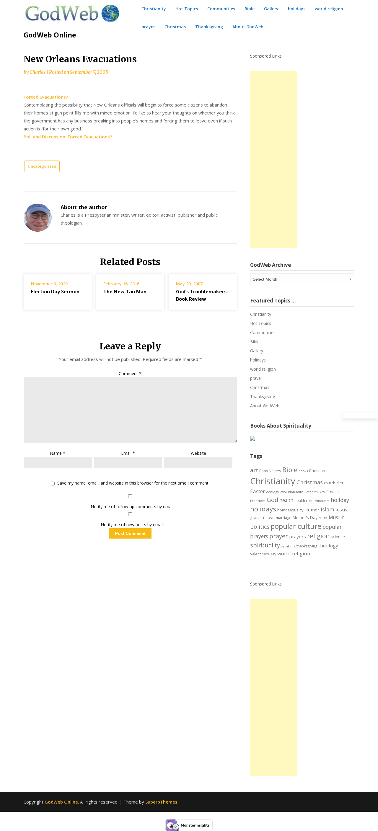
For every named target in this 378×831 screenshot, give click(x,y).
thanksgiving (306, 546)
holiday (340, 499)
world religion (329, 9)
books (303, 471)
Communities (221, 9)
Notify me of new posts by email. (132, 524)
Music (323, 518)
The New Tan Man (124, 291)
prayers (297, 536)
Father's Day (314, 492)
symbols (288, 546)
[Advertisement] (273, 159)
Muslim (337, 517)
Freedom (257, 500)
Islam (327, 509)
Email (128, 453)
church (329, 482)
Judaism (257, 517)
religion (318, 536)
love (271, 517)
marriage (283, 517)
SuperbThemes (161, 802)
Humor (312, 510)
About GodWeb (247, 27)
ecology (272, 492)
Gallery (271, 9)
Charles (37, 72)
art (254, 470)
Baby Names (270, 470)
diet (339, 482)
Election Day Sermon (55, 291)
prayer (148, 27)
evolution (287, 492)
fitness (332, 491)
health (286, 500)
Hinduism (322, 501)
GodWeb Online (50, 35)
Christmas (175, 27)
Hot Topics (186, 9)
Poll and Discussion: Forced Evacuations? (68, 137)
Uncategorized (42, 166)
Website (198, 453)
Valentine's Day (263, 554)
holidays (296, 9)
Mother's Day (305, 517)
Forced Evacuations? (46, 97)
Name (57, 453)
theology (328, 545)
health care (304, 500)
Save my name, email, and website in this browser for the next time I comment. (133, 483)
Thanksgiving (209, 27)
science (338, 536)
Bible (250, 9)
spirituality (265, 545)
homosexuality (290, 510)
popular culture (296, 526)
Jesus (341, 509)
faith (299, 492)
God (272, 499)
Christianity (153, 9)
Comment (130, 373)
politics (259, 527)
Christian (317, 470)
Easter (257, 491)
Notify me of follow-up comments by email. (132, 506)
